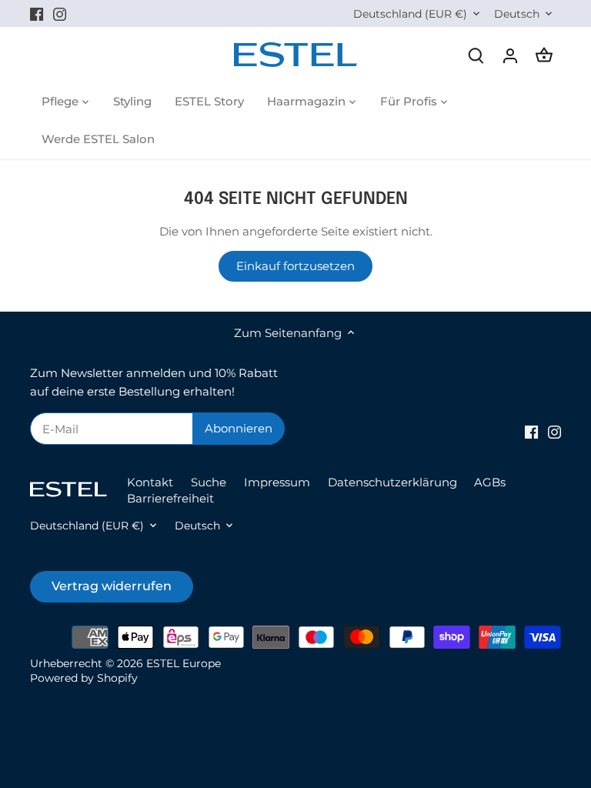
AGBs (490, 482)
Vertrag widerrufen (112, 586)
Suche (208, 482)
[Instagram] (59, 13)
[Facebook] (36, 13)
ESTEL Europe (183, 663)
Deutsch (516, 14)
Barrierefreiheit (170, 498)
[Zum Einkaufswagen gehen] (544, 55)
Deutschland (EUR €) (410, 14)
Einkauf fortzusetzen (295, 266)
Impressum (277, 482)
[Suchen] (476, 55)
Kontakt (150, 482)
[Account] (510, 55)
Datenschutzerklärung (392, 482)
